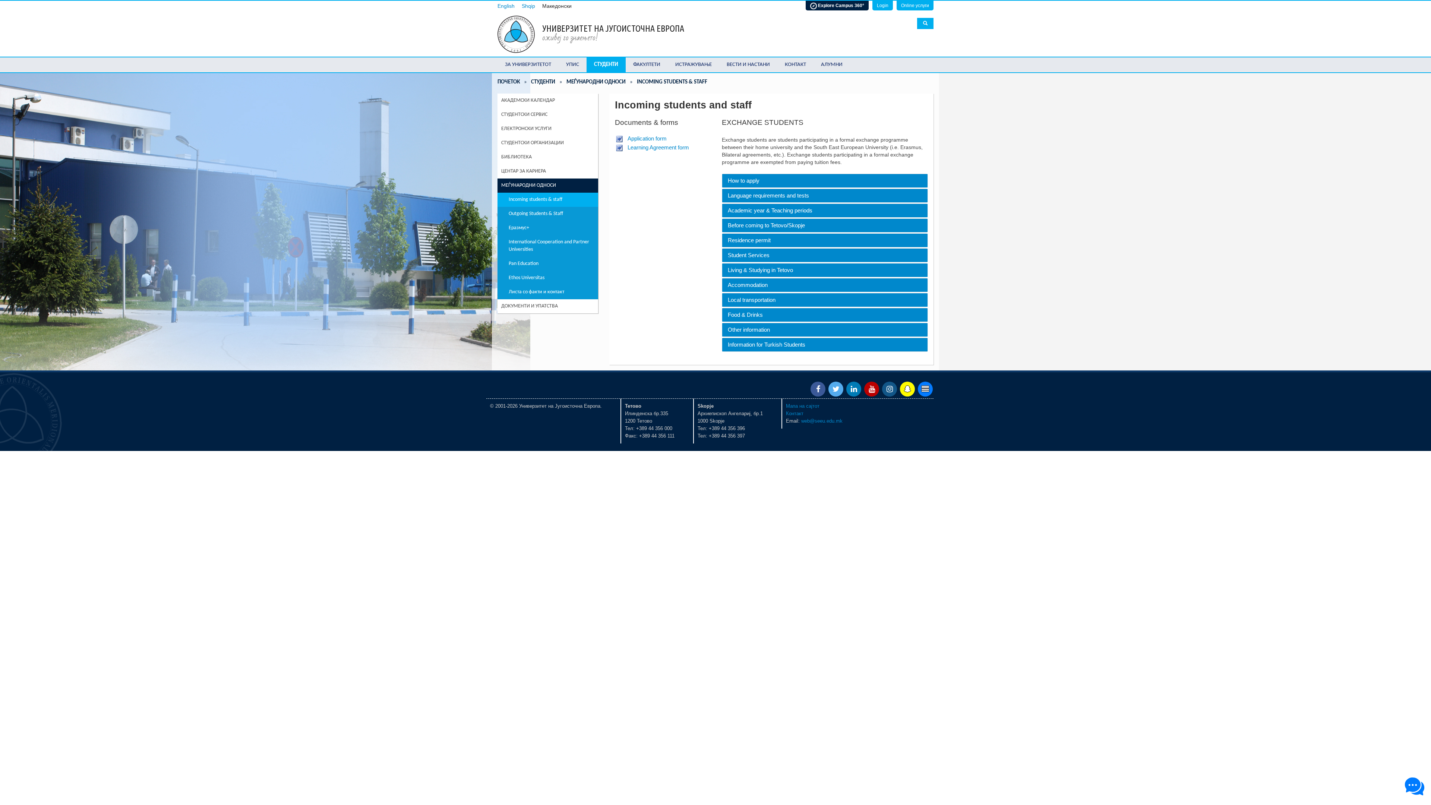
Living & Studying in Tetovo (760, 270)
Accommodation (748, 285)
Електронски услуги (526, 128)
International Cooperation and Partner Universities (549, 246)
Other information (749, 329)
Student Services (749, 255)
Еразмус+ (519, 227)
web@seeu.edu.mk (822, 421)
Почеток (508, 82)
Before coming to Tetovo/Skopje (766, 225)
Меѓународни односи (596, 82)
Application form (647, 138)
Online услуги (915, 5)
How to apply (743, 180)
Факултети (646, 64)
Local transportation (751, 300)
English (506, 6)
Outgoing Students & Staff (536, 213)
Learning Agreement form (658, 147)
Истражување (693, 64)
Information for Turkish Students (766, 344)
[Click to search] (925, 23)
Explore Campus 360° (840, 5)
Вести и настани (748, 64)
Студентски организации (532, 143)
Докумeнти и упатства (529, 306)
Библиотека (516, 157)
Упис (572, 64)
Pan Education (523, 263)
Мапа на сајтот (802, 406)
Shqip (528, 6)
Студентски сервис (524, 114)
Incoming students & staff (535, 199)
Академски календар (528, 100)
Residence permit (749, 240)
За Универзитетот (528, 64)
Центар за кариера (523, 171)
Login (882, 5)
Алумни (832, 64)
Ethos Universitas (526, 277)
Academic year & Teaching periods (770, 210)
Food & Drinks (745, 315)
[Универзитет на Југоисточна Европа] (516, 34)
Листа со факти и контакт (536, 292)
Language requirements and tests (768, 195)
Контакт (795, 64)
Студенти (606, 64)
